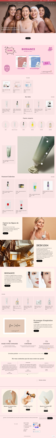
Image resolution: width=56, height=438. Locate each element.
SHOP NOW (39, 260)
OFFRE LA (36, 330)
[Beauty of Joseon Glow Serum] (10, 397)
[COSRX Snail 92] (28, 397)
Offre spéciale (21, 4)
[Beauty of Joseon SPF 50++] (46, 397)
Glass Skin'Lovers (13, 4)
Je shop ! (28, 38)
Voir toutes (28, 77)
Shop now (5, 233)
